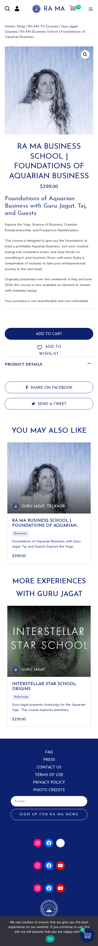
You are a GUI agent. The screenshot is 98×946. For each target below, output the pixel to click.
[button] (85, 54)
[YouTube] (60, 865)
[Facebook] (49, 843)
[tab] (49, 364)
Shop (21, 26)
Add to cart (49, 334)
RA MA (54, 9)
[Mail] (60, 843)
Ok (50, 939)
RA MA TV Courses (43, 26)
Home (9, 26)
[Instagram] (37, 843)
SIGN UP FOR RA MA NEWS (49, 814)
